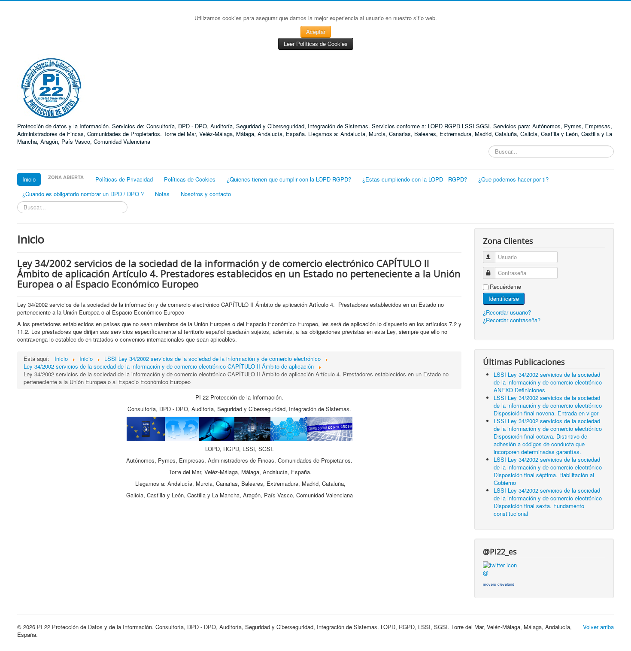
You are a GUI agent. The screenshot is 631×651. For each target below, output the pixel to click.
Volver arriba (598, 627)
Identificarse (503, 298)
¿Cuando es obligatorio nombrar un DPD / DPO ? (83, 194)
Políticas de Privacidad (124, 179)
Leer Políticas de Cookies (316, 43)
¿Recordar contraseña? (511, 320)
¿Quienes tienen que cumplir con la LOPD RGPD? (289, 179)
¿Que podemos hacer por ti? (513, 179)
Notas (162, 194)
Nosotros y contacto (206, 194)
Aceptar (315, 31)
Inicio (29, 179)
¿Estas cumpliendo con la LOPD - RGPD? (414, 179)
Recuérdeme (505, 287)
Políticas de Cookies (189, 179)
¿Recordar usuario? (507, 312)
